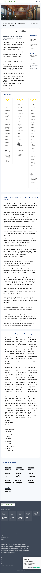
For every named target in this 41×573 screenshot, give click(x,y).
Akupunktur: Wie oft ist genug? (7, 535)
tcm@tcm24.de (34, 68)
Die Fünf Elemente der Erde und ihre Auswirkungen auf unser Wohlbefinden (15, 550)
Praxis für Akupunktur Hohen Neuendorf (10, 482)
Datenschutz (4, 559)
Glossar (3, 563)
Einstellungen (32, 565)
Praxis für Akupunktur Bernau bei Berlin (20, 467)
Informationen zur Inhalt (6, 561)
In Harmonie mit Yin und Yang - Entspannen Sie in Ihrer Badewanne (13, 544)
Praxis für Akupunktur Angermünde (8, 489)
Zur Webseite (33, 70)
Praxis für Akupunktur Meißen (19, 475)
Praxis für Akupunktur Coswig (19, 482)
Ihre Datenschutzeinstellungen (8, 565)
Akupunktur (3, 539)
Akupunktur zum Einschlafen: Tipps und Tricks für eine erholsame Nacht (15, 546)
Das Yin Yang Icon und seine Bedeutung (8, 552)
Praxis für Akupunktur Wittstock (31, 482)
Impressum (4, 557)
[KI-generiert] (20, 29)
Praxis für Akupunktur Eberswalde (8, 467)
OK (36, 567)
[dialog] (32, 563)
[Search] (34, 1)
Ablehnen (31, 567)
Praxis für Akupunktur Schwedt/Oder (32, 467)
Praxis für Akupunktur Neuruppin (8, 475)
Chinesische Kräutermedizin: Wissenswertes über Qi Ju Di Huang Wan (14, 548)
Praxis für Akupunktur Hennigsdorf (31, 475)
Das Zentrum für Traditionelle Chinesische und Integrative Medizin (13, 38)
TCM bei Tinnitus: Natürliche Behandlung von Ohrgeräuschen (12, 533)
